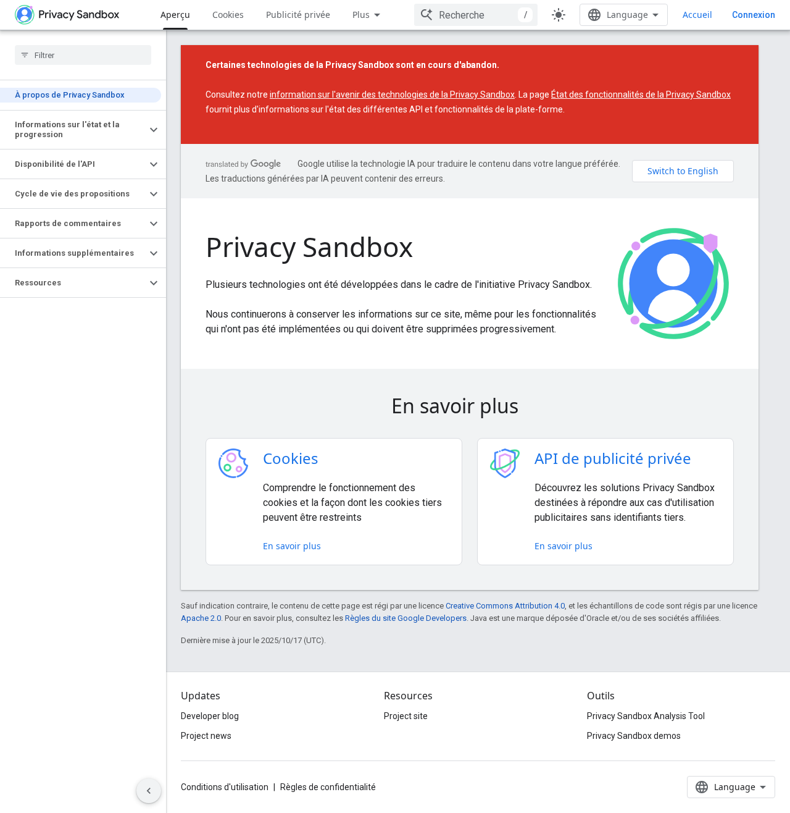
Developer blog (210, 716)
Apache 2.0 (201, 618)
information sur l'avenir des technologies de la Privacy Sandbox (392, 94)
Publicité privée (298, 14)
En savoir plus (292, 546)
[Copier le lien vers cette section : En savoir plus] (535, 407)
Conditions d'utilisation (224, 787)
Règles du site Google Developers (406, 618)
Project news (206, 736)
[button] (73, 129)
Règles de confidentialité (328, 787)
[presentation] (469, 406)
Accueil (697, 14)
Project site (406, 716)
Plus (361, 14)
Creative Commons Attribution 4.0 (505, 605)
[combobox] (476, 15)
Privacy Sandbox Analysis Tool (646, 716)
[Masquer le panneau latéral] (148, 790)
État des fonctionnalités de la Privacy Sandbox (641, 94)
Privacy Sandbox (309, 246)
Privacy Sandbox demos (634, 736)
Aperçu (175, 14)
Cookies (228, 14)
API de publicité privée (612, 458)
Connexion (753, 15)
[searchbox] (83, 55)
